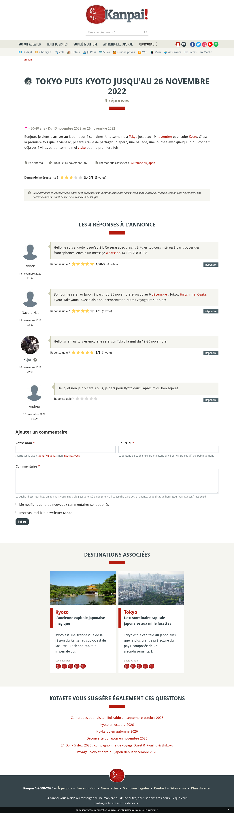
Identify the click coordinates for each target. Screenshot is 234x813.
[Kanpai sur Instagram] (204, 44)
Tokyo (133, 136)
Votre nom (25, 443)
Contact (160, 788)
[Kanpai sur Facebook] (192, 44)
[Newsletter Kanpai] (183, 44)
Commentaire (28, 466)
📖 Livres (190, 52)
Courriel (126, 443)
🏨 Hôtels (73, 52)
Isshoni (28, 59)
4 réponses (117, 100)
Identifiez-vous (46, 455)
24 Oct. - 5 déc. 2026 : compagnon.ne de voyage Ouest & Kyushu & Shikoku (117, 745)
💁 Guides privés (124, 52)
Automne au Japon (143, 163)
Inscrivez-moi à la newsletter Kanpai (46, 513)
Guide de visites (57, 44)
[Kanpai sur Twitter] (198, 44)
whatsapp (113, 253)
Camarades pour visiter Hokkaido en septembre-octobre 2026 (117, 717)
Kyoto (193, 136)
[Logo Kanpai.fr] (117, 14)
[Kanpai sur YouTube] (210, 44)
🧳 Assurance (173, 52)
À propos (65, 788)
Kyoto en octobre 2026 (117, 724)
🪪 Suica (104, 52)
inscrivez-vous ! (72, 455)
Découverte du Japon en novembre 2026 (117, 738)
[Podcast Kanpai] (216, 44)
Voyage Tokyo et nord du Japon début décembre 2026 (117, 752)
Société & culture (85, 44)
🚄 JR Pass (89, 52)
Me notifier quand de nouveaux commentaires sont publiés (64, 504)
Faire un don (86, 788)
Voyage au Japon (29, 44)
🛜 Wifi (142, 52)
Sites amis (178, 788)
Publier (22, 522)
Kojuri (28, 359)
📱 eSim (155, 52)
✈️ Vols (59, 52)
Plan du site (200, 788)
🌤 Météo (205, 52)
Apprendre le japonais (118, 44)
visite (82, 147)
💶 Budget (25, 52)
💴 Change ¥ (43, 52)
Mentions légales (136, 788)
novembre (164, 136)
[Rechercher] (146, 32)
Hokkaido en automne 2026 (117, 731)
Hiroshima (187, 294)
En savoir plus (151, 809)
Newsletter (109, 788)
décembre (159, 294)
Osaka (201, 294)
